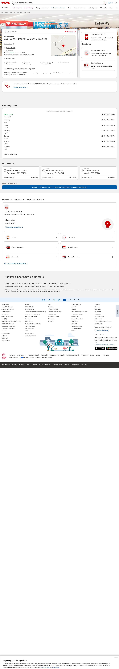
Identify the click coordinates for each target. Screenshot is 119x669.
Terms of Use (55, 667)
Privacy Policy (46, 667)
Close (116, 658)
